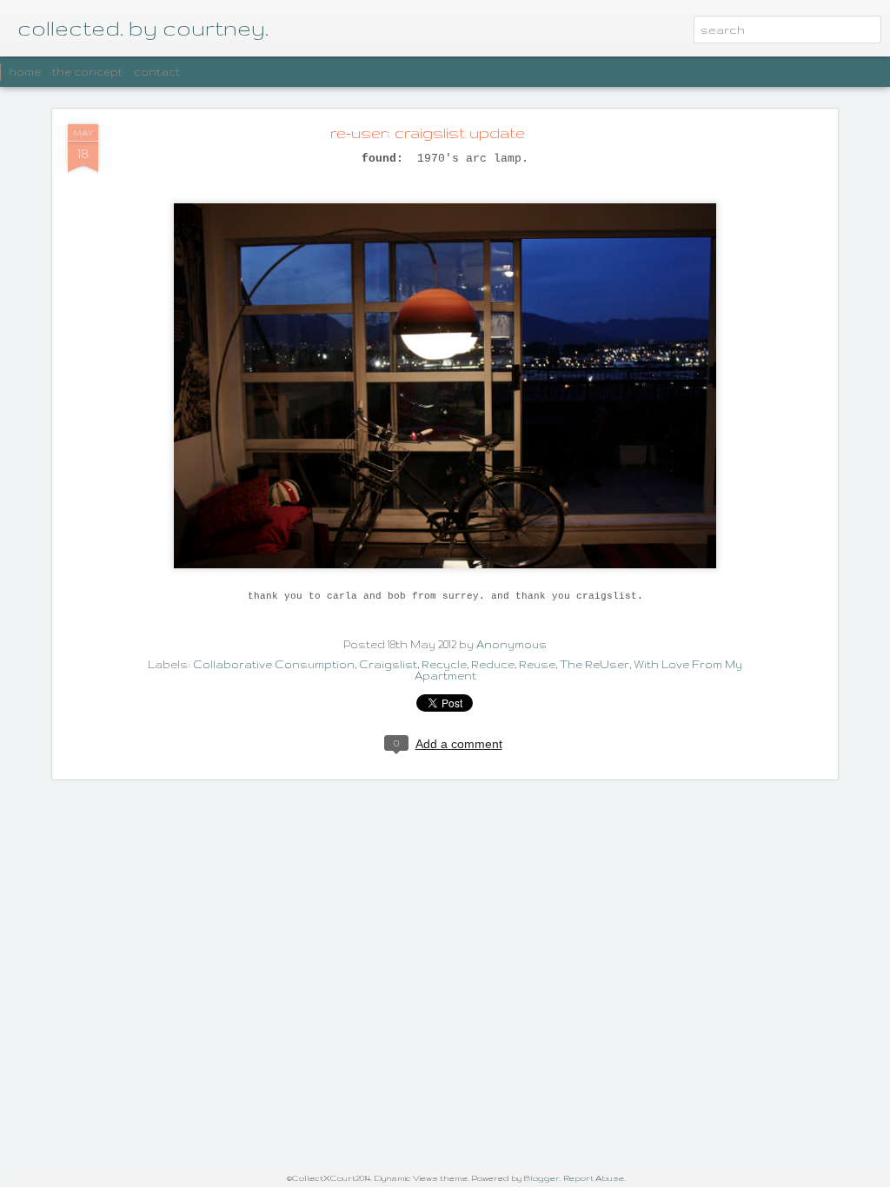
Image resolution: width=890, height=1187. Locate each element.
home (25, 71)
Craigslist (388, 664)
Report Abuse (593, 1178)
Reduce (493, 664)
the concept (87, 71)
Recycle (444, 664)
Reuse (537, 664)
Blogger (541, 1178)
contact (157, 71)
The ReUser (594, 664)
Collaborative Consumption (274, 664)
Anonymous (511, 644)
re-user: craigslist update (427, 132)
